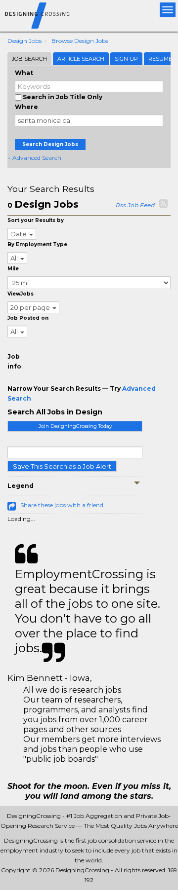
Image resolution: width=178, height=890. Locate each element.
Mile (13, 268)
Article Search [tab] (80, 58)
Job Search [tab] (29, 58)
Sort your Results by (35, 220)
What (24, 72)
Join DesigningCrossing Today (75, 426)
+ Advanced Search (34, 157)
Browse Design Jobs (79, 40)
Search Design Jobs (50, 144)
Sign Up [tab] (126, 58)
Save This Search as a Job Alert (62, 466)
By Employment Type (37, 244)
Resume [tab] (160, 58)
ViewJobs (20, 294)
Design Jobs (24, 40)
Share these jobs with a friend (61, 505)
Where (26, 107)
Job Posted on (27, 318)
